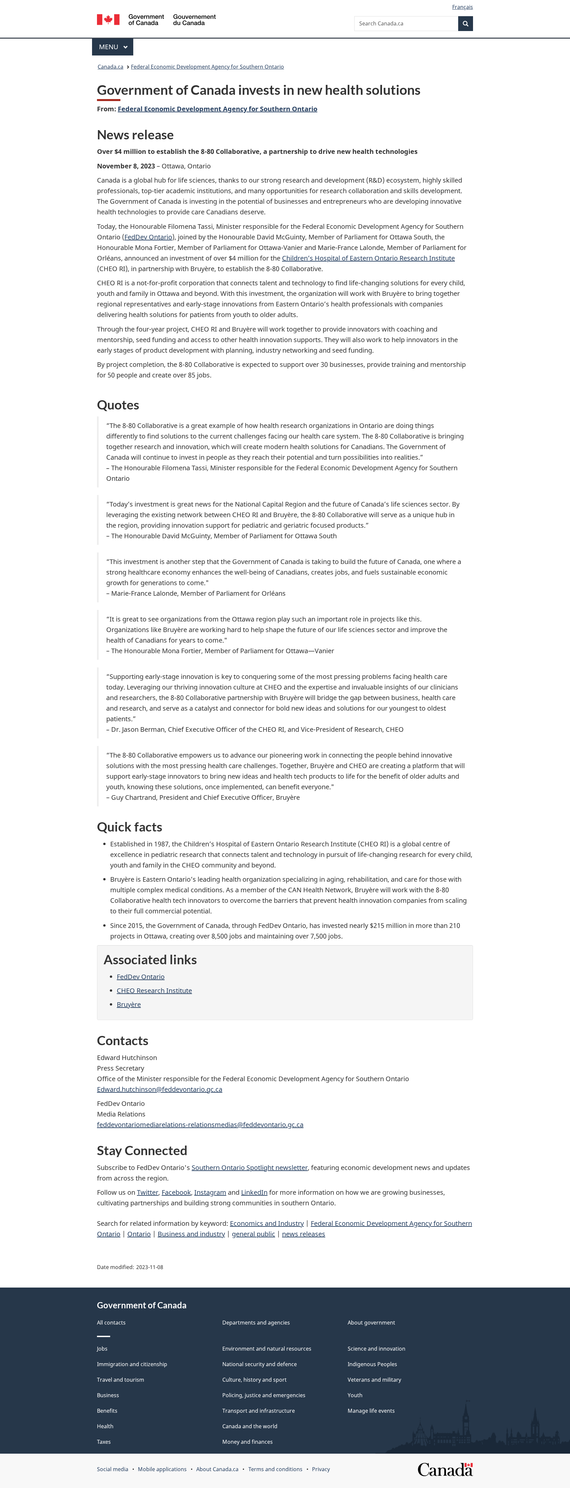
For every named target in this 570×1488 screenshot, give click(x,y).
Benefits (107, 1410)
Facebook (176, 1192)
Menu (109, 46)
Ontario (139, 1233)
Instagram (210, 1192)
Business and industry (191, 1233)
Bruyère (129, 1004)
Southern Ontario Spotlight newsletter (250, 1167)
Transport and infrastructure (258, 1410)
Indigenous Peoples (372, 1364)
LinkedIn (254, 1192)
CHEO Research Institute (154, 990)
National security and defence (259, 1364)
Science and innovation (376, 1348)
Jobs (102, 1348)
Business (108, 1395)
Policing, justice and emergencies (263, 1395)
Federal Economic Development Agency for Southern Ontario (207, 66)
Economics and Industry (267, 1223)
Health (105, 1426)
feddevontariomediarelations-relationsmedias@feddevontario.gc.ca (200, 1124)
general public (253, 1233)
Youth (355, 1395)
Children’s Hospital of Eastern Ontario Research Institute (368, 258)
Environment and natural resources (266, 1348)
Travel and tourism (120, 1379)
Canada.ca (110, 66)
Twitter (147, 1192)
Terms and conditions (275, 1469)
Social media (112, 1469)
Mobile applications (162, 1469)
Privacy (321, 1469)
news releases (303, 1233)
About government (371, 1322)
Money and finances (247, 1441)
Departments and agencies (256, 1322)
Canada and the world (249, 1426)
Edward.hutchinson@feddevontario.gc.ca (159, 1089)
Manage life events (371, 1410)
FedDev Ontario (148, 236)
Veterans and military (374, 1379)
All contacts (111, 1322)
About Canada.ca (217, 1469)
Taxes (104, 1441)
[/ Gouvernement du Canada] (156, 20)
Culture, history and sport (254, 1379)
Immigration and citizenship (132, 1364)
